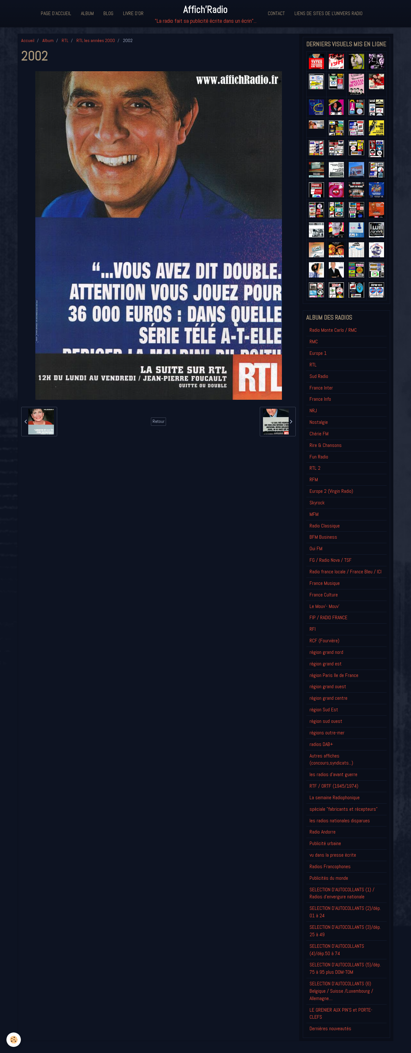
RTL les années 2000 (95, 40)
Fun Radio (319, 456)
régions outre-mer (327, 732)
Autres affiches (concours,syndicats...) (331, 759)
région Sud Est (324, 709)
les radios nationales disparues (340, 820)
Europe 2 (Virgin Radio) (331, 491)
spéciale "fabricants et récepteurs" (344, 809)
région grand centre (328, 698)
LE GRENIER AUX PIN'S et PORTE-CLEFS (341, 1013)
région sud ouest (326, 721)
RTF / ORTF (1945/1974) (334, 786)
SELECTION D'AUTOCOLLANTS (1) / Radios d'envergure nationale (342, 893)
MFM (314, 514)
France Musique (325, 583)
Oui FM (316, 548)
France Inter (321, 387)
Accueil (27, 40)
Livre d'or (133, 13)
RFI (313, 629)
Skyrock (317, 502)
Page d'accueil (56, 13)
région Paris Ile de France (334, 675)
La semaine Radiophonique (335, 797)
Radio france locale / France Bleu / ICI (345, 571)
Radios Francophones (330, 866)
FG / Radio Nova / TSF (331, 560)
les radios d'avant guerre (333, 774)
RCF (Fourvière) (324, 640)
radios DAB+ (321, 744)
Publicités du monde (329, 878)
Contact (276, 13)
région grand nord (326, 652)
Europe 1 (318, 353)
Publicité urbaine (325, 843)
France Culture (324, 594)
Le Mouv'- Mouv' (324, 606)
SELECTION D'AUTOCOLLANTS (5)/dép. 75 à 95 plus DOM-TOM (345, 968)
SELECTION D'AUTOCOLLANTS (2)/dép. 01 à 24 (345, 912)
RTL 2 (315, 468)
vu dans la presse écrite (333, 855)
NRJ (313, 410)
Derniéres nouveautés (330, 1028)
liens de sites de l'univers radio (328, 13)
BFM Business (323, 537)
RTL (65, 40)
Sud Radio (319, 376)
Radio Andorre (323, 831)
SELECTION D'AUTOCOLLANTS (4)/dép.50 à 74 (337, 950)
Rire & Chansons (326, 445)
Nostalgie (319, 422)
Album (87, 13)
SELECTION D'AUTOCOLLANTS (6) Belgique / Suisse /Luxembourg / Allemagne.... (341, 991)
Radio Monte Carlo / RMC (333, 330)
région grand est (326, 663)
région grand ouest (328, 686)
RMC (314, 341)
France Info (320, 399)
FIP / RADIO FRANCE (328, 617)
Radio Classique (325, 525)
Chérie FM (319, 433)
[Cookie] (13, 1039)
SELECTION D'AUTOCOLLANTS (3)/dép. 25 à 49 (345, 931)
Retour (158, 421)
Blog (108, 13)
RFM (314, 479)
